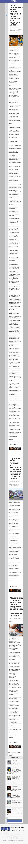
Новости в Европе (15, 30)
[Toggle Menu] (2, 1)
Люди (12, 621)
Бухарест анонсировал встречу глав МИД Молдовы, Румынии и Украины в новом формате (13, 754)
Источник (11, 439)
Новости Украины (15, 32)
